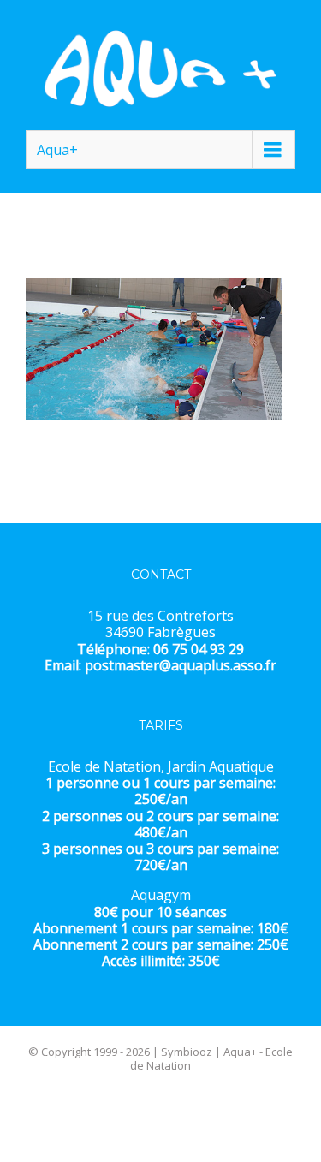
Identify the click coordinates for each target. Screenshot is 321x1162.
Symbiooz (186, 1051)
